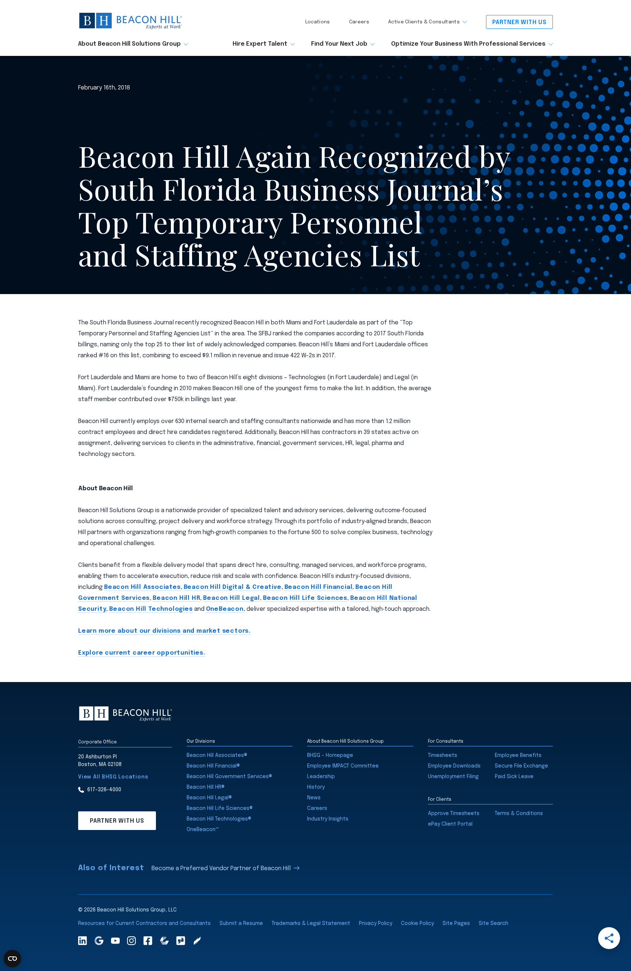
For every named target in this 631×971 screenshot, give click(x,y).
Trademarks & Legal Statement (311, 923)
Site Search (493, 923)
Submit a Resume (241, 923)
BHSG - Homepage (330, 755)
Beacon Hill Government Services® (229, 776)
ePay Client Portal (450, 824)
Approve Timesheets (453, 813)
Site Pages (456, 923)
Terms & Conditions (519, 813)
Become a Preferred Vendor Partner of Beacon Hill (221, 868)
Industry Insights (327, 819)
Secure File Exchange (521, 766)
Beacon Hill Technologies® (219, 819)
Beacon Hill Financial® (213, 766)
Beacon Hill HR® (206, 787)
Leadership (321, 776)
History (316, 787)
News (314, 797)
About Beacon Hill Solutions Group (129, 44)
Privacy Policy (375, 923)
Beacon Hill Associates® (217, 755)
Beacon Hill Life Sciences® (220, 808)
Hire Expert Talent (260, 44)
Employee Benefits (518, 755)
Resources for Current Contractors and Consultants (144, 923)
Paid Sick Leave (514, 776)
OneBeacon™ (203, 829)
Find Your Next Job (339, 44)
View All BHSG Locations (113, 777)
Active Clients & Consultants (424, 22)
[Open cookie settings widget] (12, 958)
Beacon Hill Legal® (209, 797)
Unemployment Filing (453, 776)
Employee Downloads (454, 766)
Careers (359, 22)
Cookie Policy (417, 923)
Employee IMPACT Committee (343, 766)
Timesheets (442, 755)
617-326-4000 (104, 789)
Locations (317, 22)
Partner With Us (519, 22)
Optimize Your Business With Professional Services (468, 44)
